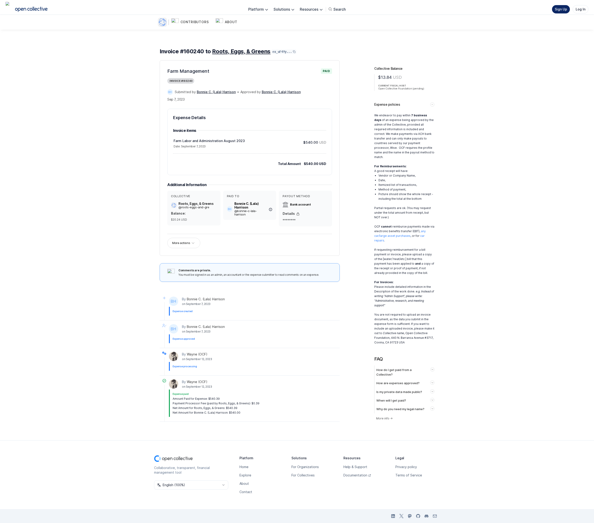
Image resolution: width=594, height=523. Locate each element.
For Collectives (303, 475)
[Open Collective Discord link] (426, 516)
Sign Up (561, 9)
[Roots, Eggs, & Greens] (163, 22)
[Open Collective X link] (401, 516)
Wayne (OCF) (197, 354)
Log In (580, 9)
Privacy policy (406, 467)
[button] (192, 22)
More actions (181, 243)
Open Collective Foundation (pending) (401, 88)
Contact (245, 492)
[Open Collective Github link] (418, 516)
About (244, 483)
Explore (245, 475)
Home (244, 467)
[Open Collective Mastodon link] (410, 516)
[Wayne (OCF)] (173, 356)
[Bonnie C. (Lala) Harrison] (170, 92)
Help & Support (355, 467)
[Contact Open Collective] (435, 516)
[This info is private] (298, 214)
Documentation (355, 475)
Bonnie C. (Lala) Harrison (206, 299)
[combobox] (191, 485)
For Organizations (305, 467)
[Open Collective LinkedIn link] (393, 516)
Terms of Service (408, 475)
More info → (384, 418)
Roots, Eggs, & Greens (241, 51)
